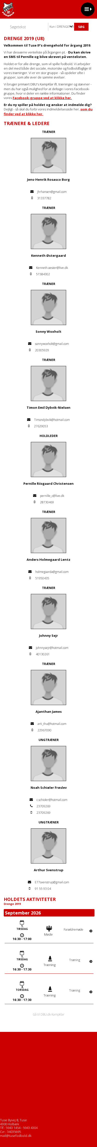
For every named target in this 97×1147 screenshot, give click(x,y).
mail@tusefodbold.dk (15, 1135)
